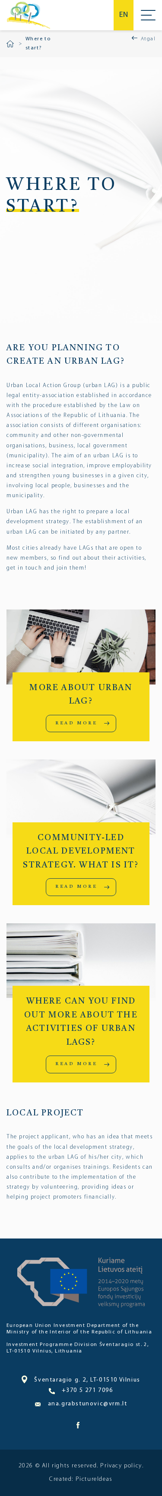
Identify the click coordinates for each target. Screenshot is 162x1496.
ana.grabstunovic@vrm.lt (87, 1404)
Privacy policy (121, 1466)
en (123, 15)
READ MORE (76, 723)
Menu (148, 15)
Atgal (148, 39)
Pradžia (10, 43)
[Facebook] (78, 1427)
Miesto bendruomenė (28, 15)
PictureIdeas (94, 1479)
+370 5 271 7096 (87, 1390)
